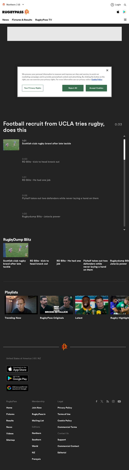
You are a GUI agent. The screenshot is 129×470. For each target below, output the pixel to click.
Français (36, 459)
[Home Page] (15, 12)
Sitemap (10, 440)
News (5, 19)
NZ (33, 452)
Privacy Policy (65, 407)
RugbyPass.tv (39, 414)
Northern (36, 433)
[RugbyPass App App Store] (64, 369)
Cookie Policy (65, 420)
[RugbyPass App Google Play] (64, 378)
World (35, 446)
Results (10, 420)
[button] (125, 20)
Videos (9, 433)
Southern (36, 439)
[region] (64, 82)
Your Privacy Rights (32, 88)
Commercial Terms (67, 427)
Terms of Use (64, 414)
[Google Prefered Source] (64, 388)
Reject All (73, 88)
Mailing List (38, 420)
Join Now (37, 407)
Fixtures (10, 414)
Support (62, 439)
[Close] (107, 70)
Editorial (62, 452)
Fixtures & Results (22, 19)
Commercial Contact (68, 446)
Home (9, 407)
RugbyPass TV (43, 19)
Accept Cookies (96, 88)
